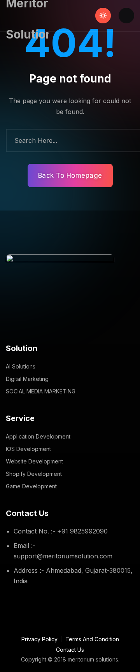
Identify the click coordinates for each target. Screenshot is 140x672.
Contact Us (70, 649)
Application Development (38, 436)
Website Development (34, 461)
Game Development (31, 486)
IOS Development (28, 449)
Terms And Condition (92, 639)
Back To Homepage (70, 175)
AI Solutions (20, 366)
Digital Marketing (27, 378)
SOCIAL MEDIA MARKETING (40, 391)
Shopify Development (34, 473)
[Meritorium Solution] (27, 15)
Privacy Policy (39, 639)
